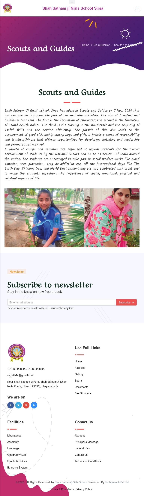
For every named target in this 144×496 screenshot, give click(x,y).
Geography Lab (16, 454)
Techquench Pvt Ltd (117, 482)
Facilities (80, 368)
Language (13, 448)
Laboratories (82, 448)
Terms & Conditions (62, 489)
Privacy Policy (84, 489)
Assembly (13, 442)
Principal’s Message (86, 442)
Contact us (81, 454)
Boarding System (17, 467)
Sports (78, 380)
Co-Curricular (102, 45)
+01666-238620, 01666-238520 (26, 369)
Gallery (79, 374)
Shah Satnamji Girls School (71, 482)
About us (80, 435)
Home (85, 45)
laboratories (14, 435)
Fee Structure (83, 393)
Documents (81, 387)
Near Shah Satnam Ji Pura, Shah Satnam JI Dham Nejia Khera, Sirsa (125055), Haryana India (37, 384)
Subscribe (125, 302)
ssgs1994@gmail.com (20, 375)
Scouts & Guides (17, 461)
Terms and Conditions (88, 461)
